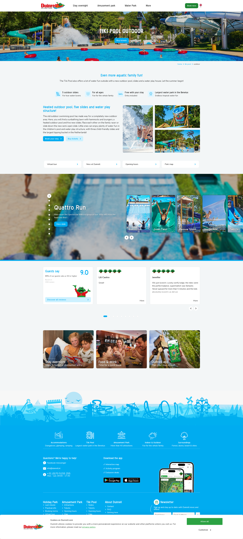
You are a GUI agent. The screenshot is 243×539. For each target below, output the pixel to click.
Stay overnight (80, 5)
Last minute (50, 505)
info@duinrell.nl (53, 468)
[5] (49, 215)
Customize (203, 529)
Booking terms (51, 511)
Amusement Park (72, 502)
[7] (49, 224)
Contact (110, 506)
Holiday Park (50, 502)
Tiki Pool (188, 64)
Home (180, 64)
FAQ (109, 509)
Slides (91, 505)
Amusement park (106, 5)
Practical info (50, 508)
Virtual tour (50, 514)
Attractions (69, 505)
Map (66, 514)
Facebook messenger (56, 463)
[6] (49, 219)
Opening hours (70, 511)
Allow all (204, 521)
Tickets (67, 508)
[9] (49, 234)
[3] (49, 205)
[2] (49, 200)
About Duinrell (113, 502)
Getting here (112, 512)
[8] (49, 229)
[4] (49, 210)
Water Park (130, 5)
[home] (53, 6)
